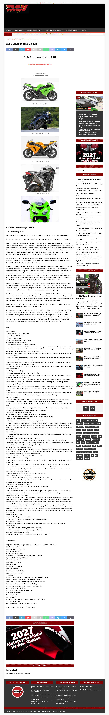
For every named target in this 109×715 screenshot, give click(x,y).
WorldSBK (79, 458)
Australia (79, 423)
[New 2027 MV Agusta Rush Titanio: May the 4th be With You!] (79, 324)
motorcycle (95, 439)
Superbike (92, 449)
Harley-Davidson (94, 433)
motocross (80, 439)
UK (92, 455)
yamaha (87, 458)
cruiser (88, 427)
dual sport (95, 427)
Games (84, 30)
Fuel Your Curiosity (89, 270)
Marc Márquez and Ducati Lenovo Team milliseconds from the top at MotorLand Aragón (66, 694)
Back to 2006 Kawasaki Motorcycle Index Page (40, 64)
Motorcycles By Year (34, 30)
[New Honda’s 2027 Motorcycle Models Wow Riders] (79, 367)
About (51, 708)
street (86, 449)
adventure (94, 420)
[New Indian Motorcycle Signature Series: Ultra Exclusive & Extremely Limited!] (79, 384)
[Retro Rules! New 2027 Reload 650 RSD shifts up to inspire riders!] (79, 350)
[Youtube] (92, 408)
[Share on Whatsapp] (46, 49)
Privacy (59, 708)
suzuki (95, 452)
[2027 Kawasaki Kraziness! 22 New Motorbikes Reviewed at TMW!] (79, 358)
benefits (86, 423)
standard (79, 449)
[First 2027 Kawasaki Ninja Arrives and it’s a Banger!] (89, 284)
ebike (84, 430)
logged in (16, 673)
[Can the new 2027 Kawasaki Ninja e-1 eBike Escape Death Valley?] (89, 110)
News (83, 442)
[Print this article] (40, 49)
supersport (88, 452)
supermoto (80, 452)
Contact (93, 708)
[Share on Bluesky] (64, 49)
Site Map (101, 708)
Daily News (18, 30)
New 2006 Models (16, 39)
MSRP (78, 442)
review (78, 445)
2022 (78, 420)
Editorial (66, 708)
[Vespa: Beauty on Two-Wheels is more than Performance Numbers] (79, 393)
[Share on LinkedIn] (22, 49)
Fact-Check (85, 708)
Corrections (75, 708)
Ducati (79, 430)
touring (87, 455)
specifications (86, 445)
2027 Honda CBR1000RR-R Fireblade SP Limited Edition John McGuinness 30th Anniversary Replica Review (89, 259)
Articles (8, 30)
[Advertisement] (67, 16)
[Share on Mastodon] (52, 49)
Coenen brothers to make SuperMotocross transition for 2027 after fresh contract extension (88, 223)
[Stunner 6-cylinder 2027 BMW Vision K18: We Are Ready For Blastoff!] (79, 332)
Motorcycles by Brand (53, 30)
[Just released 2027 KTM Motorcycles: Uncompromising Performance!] (79, 315)
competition (80, 427)
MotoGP (87, 439)
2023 (83, 420)
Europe (96, 430)
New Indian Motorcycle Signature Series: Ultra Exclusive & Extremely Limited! (92, 384)
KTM (100, 436)
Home (8, 39)
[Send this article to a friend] (34, 49)
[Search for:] (94, 34)
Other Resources (71, 30)
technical (79, 455)
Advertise (44, 708)
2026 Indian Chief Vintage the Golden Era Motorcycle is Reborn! (40, 702)
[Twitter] (86, 408)
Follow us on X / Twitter (86, 686)
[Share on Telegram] (58, 49)
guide (85, 433)
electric (90, 430)
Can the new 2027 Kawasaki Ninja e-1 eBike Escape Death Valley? (88, 116)
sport (99, 445)
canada (98, 423)
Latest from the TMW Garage (89, 93)
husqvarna (86, 436)
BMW (92, 423)
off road (89, 442)
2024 (87, 420)
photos (96, 442)
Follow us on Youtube (85, 689)
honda (79, 436)
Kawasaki (94, 436)
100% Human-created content (70, 3)
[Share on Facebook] (9, 49)
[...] (99, 308)
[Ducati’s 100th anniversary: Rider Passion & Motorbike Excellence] (79, 375)
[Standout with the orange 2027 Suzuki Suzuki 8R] (79, 341)
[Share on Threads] (70, 49)
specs (94, 445)
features (79, 433)
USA (96, 455)
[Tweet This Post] (16, 49)
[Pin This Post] (28, 49)
